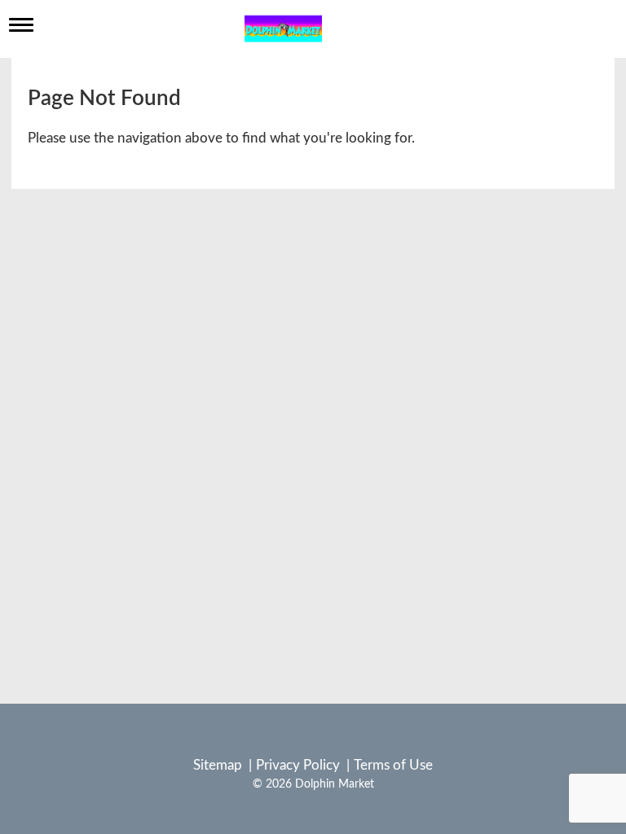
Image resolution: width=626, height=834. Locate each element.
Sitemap (217, 765)
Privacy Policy (298, 765)
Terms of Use (393, 765)
